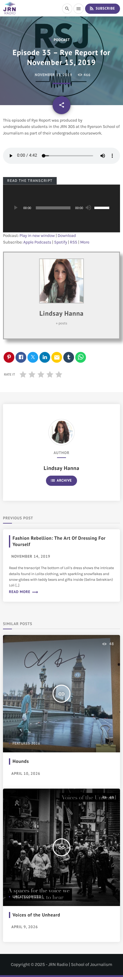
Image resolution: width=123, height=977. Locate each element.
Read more (24, 591)
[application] (61, 208)
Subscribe (102, 8)
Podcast (62, 40)
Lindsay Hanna (61, 313)
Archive (61, 480)
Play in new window (37, 235)
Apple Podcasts (37, 242)
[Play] (15, 208)
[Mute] (88, 208)
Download (67, 235)
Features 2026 (26, 743)
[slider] (102, 207)
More (85, 242)
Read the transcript (30, 180)
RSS (73, 242)
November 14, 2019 (30, 556)
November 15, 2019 (53, 74)
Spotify (60, 242)
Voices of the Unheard (36, 915)
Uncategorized (27, 897)
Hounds (21, 761)
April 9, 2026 (24, 926)
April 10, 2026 (25, 773)
